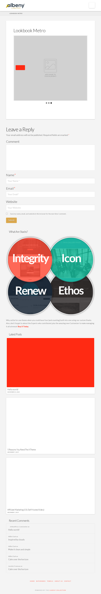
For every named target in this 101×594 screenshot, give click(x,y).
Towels (50, 581)
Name (11, 175)
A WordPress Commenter (18, 527)
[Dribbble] (59, 584)
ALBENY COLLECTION (58, 590)
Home (32, 581)
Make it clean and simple (19, 549)
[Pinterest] (55, 584)
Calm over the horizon (18, 559)
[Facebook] (38, 584)
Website (11, 201)
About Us (59, 581)
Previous (18, 67)
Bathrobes (41, 581)
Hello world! (14, 530)
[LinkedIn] (50, 584)
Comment (12, 141)
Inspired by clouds (16, 540)
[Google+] (46, 584)
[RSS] (63, 584)
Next (22, 67)
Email (10, 188)
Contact (67, 581)
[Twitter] (42, 584)
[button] (92, 5)
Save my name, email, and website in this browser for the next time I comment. (38, 214)
